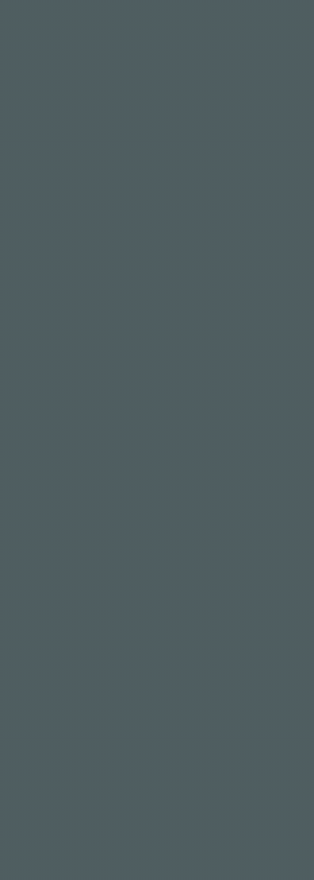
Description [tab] (33, 226)
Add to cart (208, 124)
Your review (34, 389)
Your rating (34, 362)
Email (136, 430)
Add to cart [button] (87, 646)
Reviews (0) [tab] (75, 226)
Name (28, 430)
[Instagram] (19, 792)
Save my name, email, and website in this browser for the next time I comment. (122, 463)
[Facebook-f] (11, 792)
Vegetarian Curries (198, 146)
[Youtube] (34, 792)
